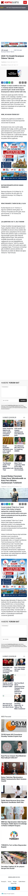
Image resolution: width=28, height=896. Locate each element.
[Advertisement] (14, 25)
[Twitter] (5, 83)
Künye (9, 881)
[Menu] (25, 2)
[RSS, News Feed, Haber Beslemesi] (18, 888)
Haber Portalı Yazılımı (9, 893)
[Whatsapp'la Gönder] (9, 83)
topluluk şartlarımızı (13, 405)
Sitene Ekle (13, 883)
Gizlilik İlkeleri (22, 881)
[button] (20, 83)
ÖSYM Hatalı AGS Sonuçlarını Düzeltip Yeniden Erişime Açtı (16, 7)
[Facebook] (2, 83)
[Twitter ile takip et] (10, 888)
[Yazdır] (12, 83)
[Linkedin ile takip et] (14, 888)
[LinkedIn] (7, 83)
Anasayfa (5, 50)
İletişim (15, 881)
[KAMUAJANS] (10, 2)
